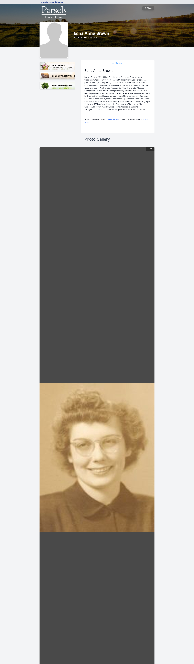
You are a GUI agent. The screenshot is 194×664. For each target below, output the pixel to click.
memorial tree (113, 119)
